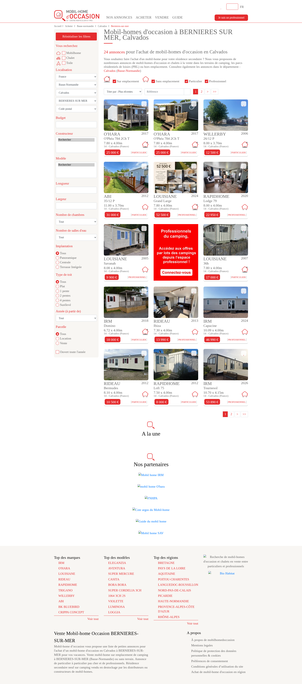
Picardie (165, 596)
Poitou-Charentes (173, 579)
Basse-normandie (85, 26)
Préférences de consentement (209, 661)
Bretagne (166, 563)
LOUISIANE (66, 573)
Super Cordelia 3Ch (124, 590)
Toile (69, 63)
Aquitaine (166, 573)
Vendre (162, 17)
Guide (177, 17)
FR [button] (242, 7)
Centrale (65, 262)
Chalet (70, 58)
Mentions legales (202, 645)
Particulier (195, 81)
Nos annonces (119, 17)
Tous (63, 253)
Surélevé (65, 305)
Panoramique (68, 257)
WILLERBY (66, 596)
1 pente (64, 291)
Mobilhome (73, 53)
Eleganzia (117, 563)
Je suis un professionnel (231, 17)
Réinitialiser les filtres (76, 36)
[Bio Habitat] (225, 573)
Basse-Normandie (128, 70)
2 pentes (65, 295)
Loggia (114, 612)
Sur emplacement (128, 81)
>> (214, 91)
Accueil (58, 26)
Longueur (62, 183)
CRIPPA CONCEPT (71, 612)
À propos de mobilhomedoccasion (213, 640)
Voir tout (93, 619)
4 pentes (65, 300)
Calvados (102, 26)
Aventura (116, 568)
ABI (61, 601)
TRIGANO (65, 590)
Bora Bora (117, 584)
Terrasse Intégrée (71, 267)
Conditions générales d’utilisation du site (217, 666)
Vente (63, 343)
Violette (115, 601)
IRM (61, 563)
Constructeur (64, 133)
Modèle (61, 158)
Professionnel (217, 81)
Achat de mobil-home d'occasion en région (218, 672)
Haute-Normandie (173, 601)
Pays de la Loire (171, 568)
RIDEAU (64, 579)
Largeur (61, 199)
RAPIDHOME (67, 584)
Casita (113, 579)
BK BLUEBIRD (68, 607)
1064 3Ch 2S (116, 596)
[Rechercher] (76, 139)
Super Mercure (121, 573)
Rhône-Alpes (168, 617)
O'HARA (64, 568)
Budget (61, 118)
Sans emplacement (167, 81)
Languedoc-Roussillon (178, 584)
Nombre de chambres (70, 215)
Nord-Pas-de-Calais (174, 590)
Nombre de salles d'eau (71, 230)
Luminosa (116, 607)
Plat (62, 286)
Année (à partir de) (68, 311)
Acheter (144, 17)
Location (65, 338)
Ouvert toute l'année (72, 352)
